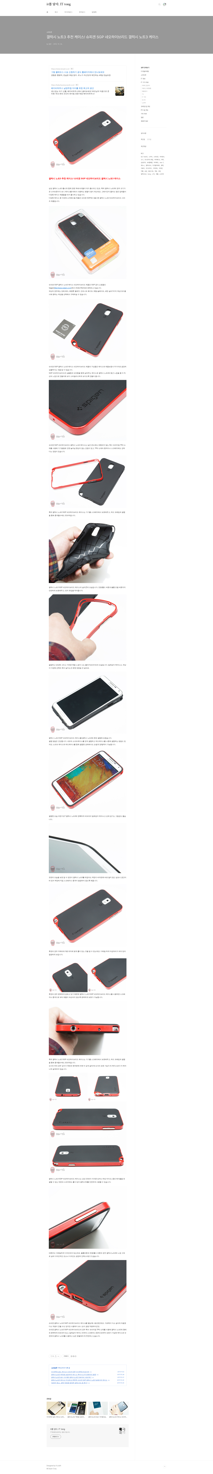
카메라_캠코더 (146, 85)
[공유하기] (55, 1356)
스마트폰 (54, 1368)
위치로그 (82, 12)
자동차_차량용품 (146, 88)
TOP (164, 1466)
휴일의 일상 (144, 121)
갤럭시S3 (148, 165)
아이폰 (161, 168)
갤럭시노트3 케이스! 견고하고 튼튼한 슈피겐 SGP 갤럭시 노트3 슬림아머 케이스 (79, 1380)
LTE (153, 174)
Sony (149, 174)
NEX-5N (150, 171)
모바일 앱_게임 (145, 106)
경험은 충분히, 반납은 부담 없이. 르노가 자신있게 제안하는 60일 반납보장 (81, 75)
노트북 (144, 103)
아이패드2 (157, 159)
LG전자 (162, 174)
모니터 (144, 100)
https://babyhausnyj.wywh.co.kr (63, 85)
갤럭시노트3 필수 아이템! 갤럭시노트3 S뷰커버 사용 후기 (71, 1377)
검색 (159, 4)
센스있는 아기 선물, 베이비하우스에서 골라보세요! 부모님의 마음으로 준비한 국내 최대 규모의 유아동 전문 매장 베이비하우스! (80, 92)
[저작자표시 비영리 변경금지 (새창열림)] (73, 1356)
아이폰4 (162, 157)
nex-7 (162, 162)
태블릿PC (144, 91)
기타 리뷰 (144, 114)
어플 (142, 171)
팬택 (162, 165)
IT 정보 (143, 79)
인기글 (149, 139)
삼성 (146, 171)
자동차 (143, 168)
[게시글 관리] (58, 1356)
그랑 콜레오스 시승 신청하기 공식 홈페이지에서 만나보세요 (77, 72)
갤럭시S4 (143, 174)
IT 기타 (144, 97)
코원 (159, 171)
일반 (142, 117)
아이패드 (156, 162)
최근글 (143, 139)
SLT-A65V (144, 157)
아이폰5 (155, 168)
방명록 (94, 12)
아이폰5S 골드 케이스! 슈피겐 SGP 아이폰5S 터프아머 (70, 1372)
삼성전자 (143, 162)
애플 (157, 174)
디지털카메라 (156, 165)
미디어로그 (68, 12)
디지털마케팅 (145, 71)
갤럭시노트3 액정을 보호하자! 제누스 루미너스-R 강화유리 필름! (73, 1374)
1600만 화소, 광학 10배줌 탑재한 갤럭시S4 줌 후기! (69, 1383)
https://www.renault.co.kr (60, 69)
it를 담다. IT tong (59, 4)
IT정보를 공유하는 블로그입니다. (60, 1432)
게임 (156, 171)
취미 (162, 159)
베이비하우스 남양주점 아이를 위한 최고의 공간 (72, 88)
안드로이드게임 (149, 159)
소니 (142, 159)
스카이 (150, 157)
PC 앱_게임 (144, 110)
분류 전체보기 (145, 67)
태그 (56, 12)
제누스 (143, 165)
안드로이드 (149, 168)
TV (143, 94)
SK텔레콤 (149, 162)
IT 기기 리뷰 (144, 82)
